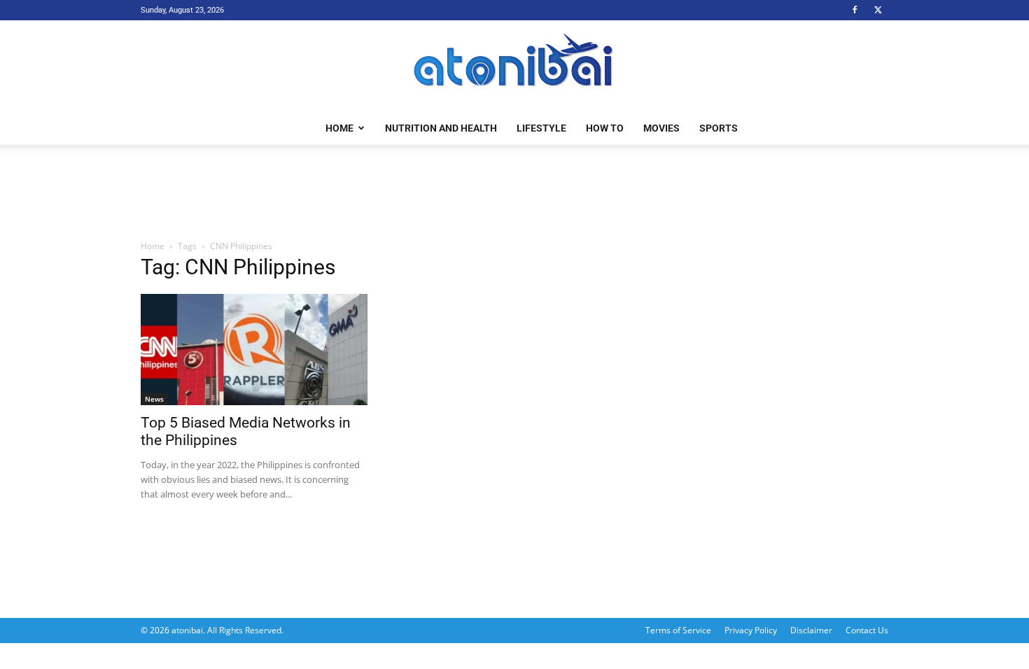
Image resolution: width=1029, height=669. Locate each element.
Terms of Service (678, 630)
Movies (661, 128)
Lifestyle (541, 128)
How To (605, 128)
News (154, 399)
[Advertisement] (514, 193)
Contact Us (867, 630)
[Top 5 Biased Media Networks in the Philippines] (254, 349)
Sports (718, 128)
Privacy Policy (750, 630)
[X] (877, 10)
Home (340, 128)
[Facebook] (854, 10)
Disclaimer (811, 630)
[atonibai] (514, 66)
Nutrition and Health (441, 128)
